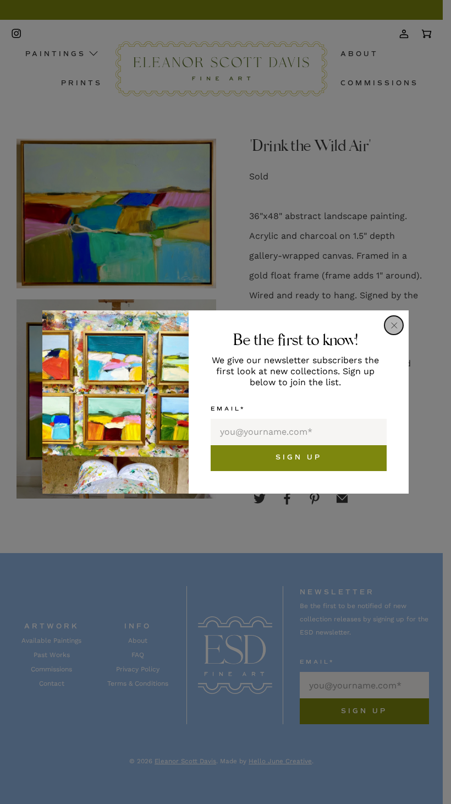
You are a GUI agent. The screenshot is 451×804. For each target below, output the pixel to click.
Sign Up (299, 457)
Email (228, 408)
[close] (393, 325)
